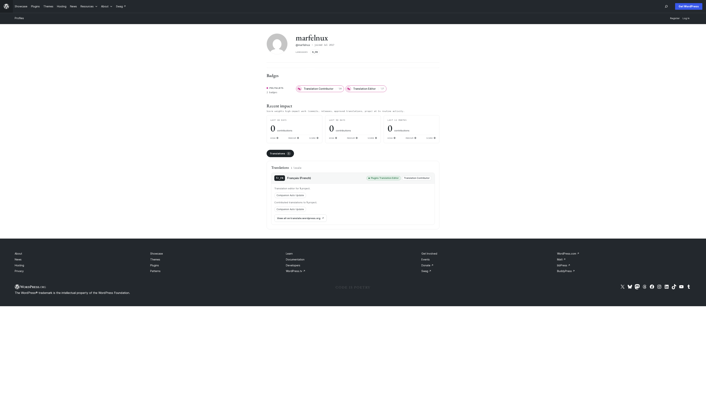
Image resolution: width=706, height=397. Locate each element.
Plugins (154, 265)
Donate (427, 265)
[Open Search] (666, 6)
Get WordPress (689, 6)
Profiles (19, 18)
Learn (289, 253)
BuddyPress (566, 271)
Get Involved (429, 253)
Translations (279, 153)
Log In (686, 18)
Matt (561, 259)
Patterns (155, 271)
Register (675, 18)
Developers (293, 265)
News (18, 259)
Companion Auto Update (290, 195)
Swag (426, 271)
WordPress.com (568, 253)
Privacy (19, 271)
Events (425, 259)
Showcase (156, 253)
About (18, 253)
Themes (155, 259)
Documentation (295, 259)
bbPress (563, 265)
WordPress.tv (295, 271)
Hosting (19, 265)
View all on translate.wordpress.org (298, 218)
